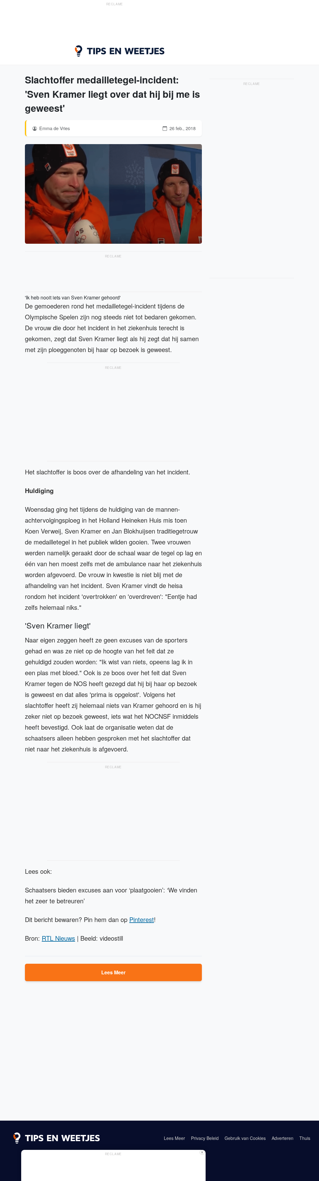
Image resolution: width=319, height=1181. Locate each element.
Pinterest (141, 919)
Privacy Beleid (205, 1138)
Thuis (304, 1138)
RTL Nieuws (58, 938)
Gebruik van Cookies (245, 1138)
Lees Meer (113, 972)
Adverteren (282, 1138)
